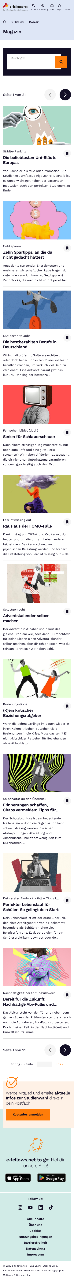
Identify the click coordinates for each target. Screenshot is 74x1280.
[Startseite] (4, 21)
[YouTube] (30, 1207)
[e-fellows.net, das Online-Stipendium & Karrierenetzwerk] (15, 7)
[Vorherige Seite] (50, 94)
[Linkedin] (40, 1207)
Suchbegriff (18, 58)
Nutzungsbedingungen (35, 1236)
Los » (60, 1064)
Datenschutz (35, 1248)
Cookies (35, 1230)
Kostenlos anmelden (28, 1114)
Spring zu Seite (22, 1064)
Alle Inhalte (35, 1219)
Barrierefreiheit (35, 1242)
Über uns (35, 1224)
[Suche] (61, 62)
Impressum (35, 1254)
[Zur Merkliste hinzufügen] (67, 153)
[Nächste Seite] (65, 94)
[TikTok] (51, 1207)
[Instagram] (20, 1207)
